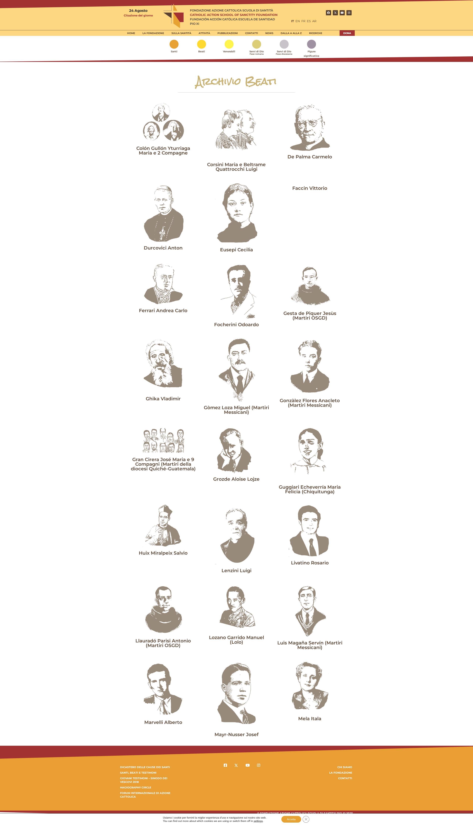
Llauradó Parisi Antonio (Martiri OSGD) (163, 643)
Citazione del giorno (138, 15)
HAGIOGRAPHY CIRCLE (135, 787)
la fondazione (340, 772)
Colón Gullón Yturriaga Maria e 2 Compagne (163, 150)
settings (258, 820)
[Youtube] (342, 12)
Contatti (251, 33)
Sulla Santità (181, 33)
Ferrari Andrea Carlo (163, 310)
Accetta (291, 819)
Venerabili (229, 51)
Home (131, 33)
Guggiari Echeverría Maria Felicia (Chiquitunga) (310, 489)
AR (314, 21)
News (269, 33)
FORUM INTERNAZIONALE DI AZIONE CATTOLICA (145, 794)
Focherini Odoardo (236, 324)
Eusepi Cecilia (236, 249)
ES (309, 21)
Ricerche (315, 33)
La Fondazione (153, 33)
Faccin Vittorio (309, 188)
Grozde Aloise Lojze (236, 479)
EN (297, 21)
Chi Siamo (344, 767)
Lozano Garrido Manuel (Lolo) (236, 640)
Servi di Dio (256, 52)
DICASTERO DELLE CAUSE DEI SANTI (145, 767)
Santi (174, 51)
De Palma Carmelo (309, 156)
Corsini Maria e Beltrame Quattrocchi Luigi (236, 167)
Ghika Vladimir (163, 398)
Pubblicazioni (227, 33)
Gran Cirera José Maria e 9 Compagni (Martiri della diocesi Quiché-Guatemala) (163, 464)
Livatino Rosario (310, 563)
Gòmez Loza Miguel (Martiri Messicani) (236, 410)
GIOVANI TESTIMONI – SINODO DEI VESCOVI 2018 (143, 780)
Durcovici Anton (163, 248)
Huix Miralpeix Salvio (163, 553)
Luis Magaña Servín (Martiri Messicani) (309, 645)
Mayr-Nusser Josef (236, 734)
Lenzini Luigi (236, 570)
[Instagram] (349, 12)
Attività (204, 33)
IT (292, 21)
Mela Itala (309, 718)
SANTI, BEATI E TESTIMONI (138, 772)
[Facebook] (328, 12)
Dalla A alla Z (291, 33)
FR (303, 21)
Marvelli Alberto (163, 722)
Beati (201, 51)
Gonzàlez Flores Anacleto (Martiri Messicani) (310, 403)
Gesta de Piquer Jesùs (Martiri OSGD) (309, 315)
